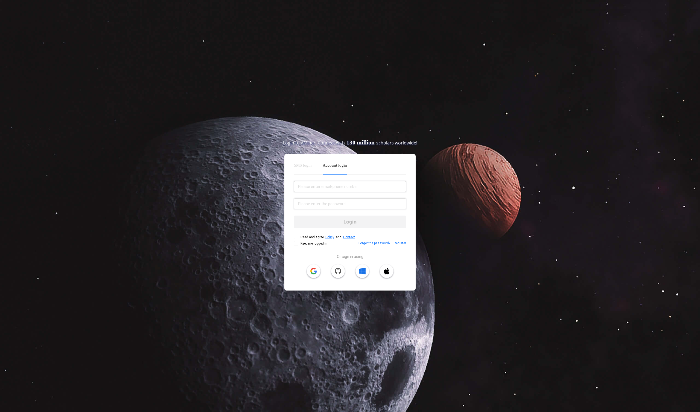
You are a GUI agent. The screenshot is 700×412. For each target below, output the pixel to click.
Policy (329, 237)
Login (350, 222)
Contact (349, 237)
